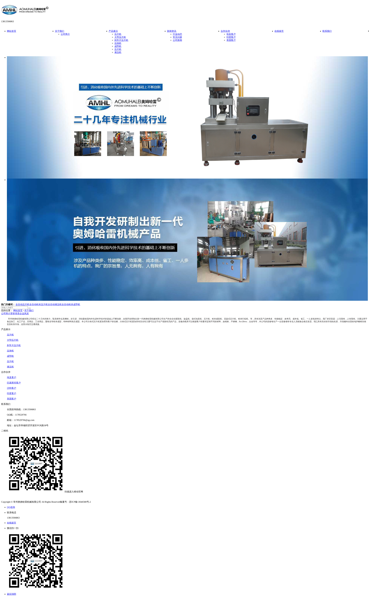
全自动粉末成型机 (71, 304)
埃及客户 (231, 34)
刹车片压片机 (121, 40)
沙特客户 (11, 388)
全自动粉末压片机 (38, 304)
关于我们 (59, 31)
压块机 (117, 43)
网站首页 (11, 31)
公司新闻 (177, 40)
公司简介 (65, 34)
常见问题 (177, 37)
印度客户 (231, 37)
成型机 (117, 46)
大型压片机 (120, 37)
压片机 (117, 34)
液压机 (117, 52)
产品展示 (113, 31)
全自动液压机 (55, 304)
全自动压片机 (22, 304)
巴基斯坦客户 (14, 383)
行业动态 (177, 34)
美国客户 (231, 40)
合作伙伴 (225, 31)
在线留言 (279, 31)
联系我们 (327, 31)
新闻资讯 (171, 31)
